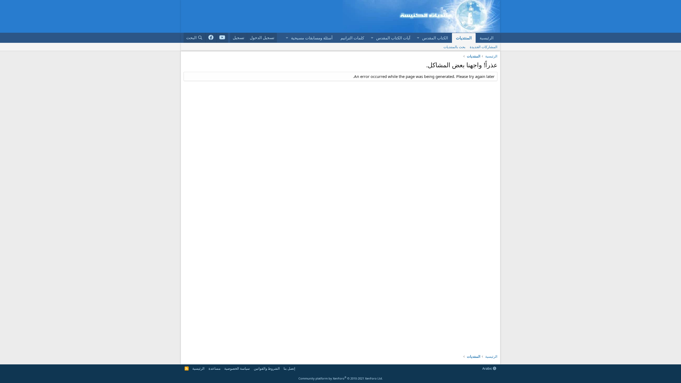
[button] (418, 38)
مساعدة (215, 368)
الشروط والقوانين (267, 368)
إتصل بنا (289, 368)
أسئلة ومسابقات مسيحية (312, 37)
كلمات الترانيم (352, 37)
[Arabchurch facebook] (211, 38)
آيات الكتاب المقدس (393, 37)
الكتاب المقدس (435, 37)
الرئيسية (486, 37)
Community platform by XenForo (340, 378)
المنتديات (464, 37)
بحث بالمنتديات (454, 46)
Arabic (487, 368)
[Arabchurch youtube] (222, 38)
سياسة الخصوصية (237, 368)
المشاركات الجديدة (483, 46)
